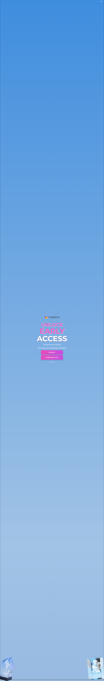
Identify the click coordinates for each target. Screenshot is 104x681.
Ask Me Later (52, 361)
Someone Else (52, 357)
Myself (52, 352)
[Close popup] (101, 1)
